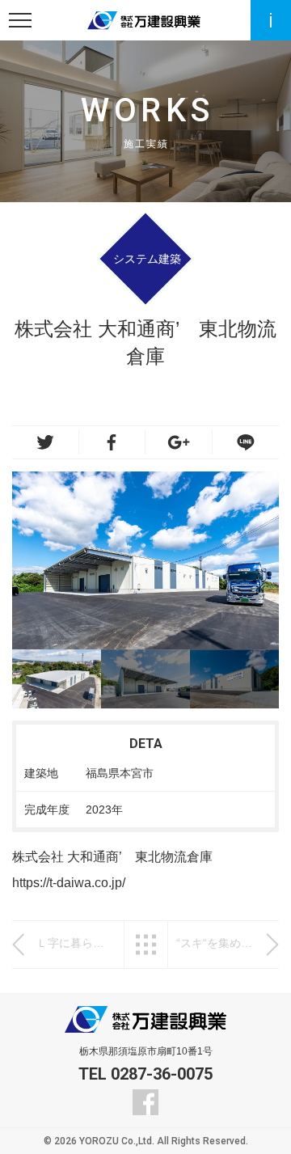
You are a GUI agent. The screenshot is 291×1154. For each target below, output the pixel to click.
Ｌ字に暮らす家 (76, 942)
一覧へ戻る (146, 944)
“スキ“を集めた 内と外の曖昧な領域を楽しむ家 (215, 942)
